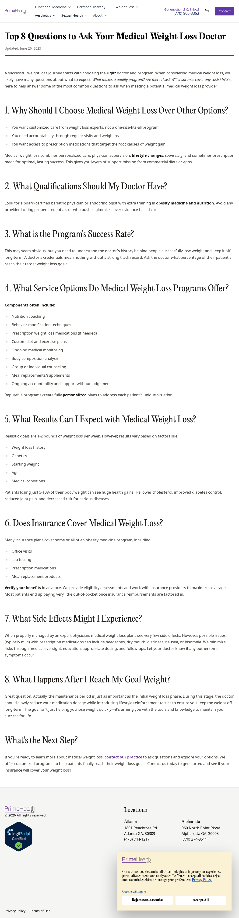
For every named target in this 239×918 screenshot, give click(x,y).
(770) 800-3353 (186, 13)
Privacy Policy (15, 911)
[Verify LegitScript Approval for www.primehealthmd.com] (19, 836)
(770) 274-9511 (194, 839)
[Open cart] (207, 11)
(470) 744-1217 (137, 839)
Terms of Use (40, 911)
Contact (225, 11)
